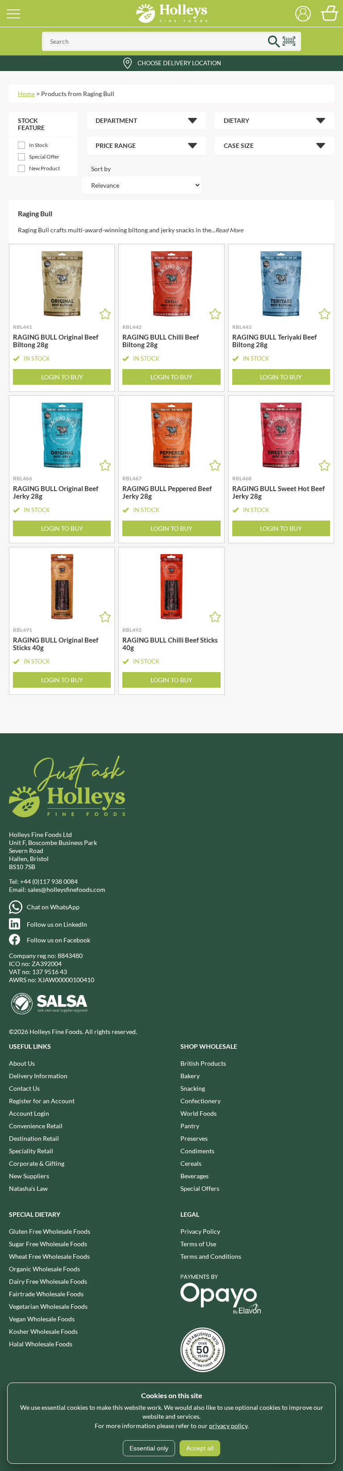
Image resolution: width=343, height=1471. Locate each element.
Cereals (190, 1163)
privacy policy (228, 1425)
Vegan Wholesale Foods (42, 1319)
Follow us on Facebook (58, 940)
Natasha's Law (28, 1188)
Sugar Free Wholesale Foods (48, 1244)
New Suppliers (29, 1176)
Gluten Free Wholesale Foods (49, 1231)
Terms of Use (198, 1244)
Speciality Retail (31, 1151)
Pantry (189, 1126)
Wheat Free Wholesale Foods (49, 1256)
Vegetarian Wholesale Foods (48, 1306)
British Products (203, 1063)
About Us (22, 1063)
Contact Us (24, 1088)
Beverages (194, 1176)
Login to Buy (62, 377)
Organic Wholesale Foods (44, 1269)
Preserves (194, 1138)
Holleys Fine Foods (171, 13)
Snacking (192, 1088)
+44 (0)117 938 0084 (49, 881)
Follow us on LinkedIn (57, 924)
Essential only (149, 1448)
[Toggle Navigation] (13, 13)
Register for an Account (42, 1101)
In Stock (38, 145)
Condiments (197, 1151)
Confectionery (200, 1101)
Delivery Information (38, 1076)
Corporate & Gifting (36, 1163)
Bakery (190, 1076)
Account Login (29, 1113)
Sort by (101, 168)
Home (26, 93)
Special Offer (44, 156)
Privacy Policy (200, 1231)
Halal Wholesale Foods (40, 1344)
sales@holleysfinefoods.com (66, 889)
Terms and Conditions (210, 1256)
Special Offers (199, 1188)
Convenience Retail (36, 1126)
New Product (44, 168)
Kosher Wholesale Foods (43, 1331)
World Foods (198, 1113)
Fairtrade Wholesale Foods (46, 1294)
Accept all (199, 1448)
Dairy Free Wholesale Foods (48, 1281)
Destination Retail (34, 1138)
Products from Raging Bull (77, 93)
